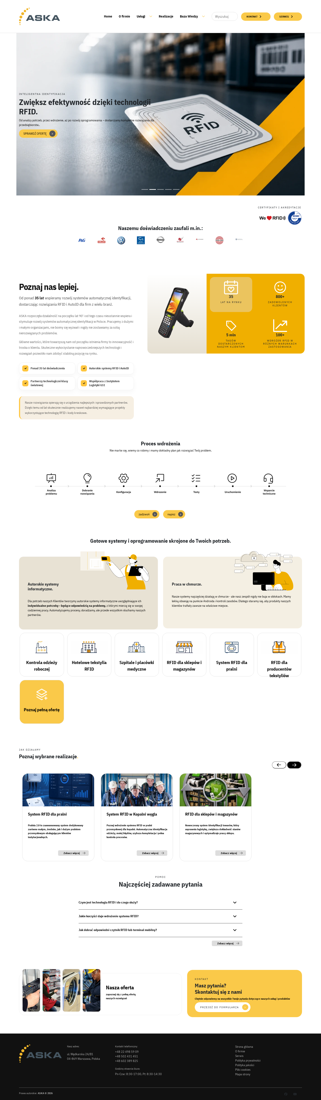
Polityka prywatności (248, 1060)
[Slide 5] (176, 189)
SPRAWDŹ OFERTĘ (38, 134)
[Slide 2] (152, 189)
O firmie (124, 16)
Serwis (284, 16)
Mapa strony (242, 1074)
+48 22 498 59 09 (127, 1052)
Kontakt (252, 16)
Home (108, 16)
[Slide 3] (160, 189)
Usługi (141, 16)
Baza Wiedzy (189, 16)
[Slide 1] (145, 189)
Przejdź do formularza (223, 1007)
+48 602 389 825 (126, 1061)
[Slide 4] (168, 189)
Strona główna (244, 1047)
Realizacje (166, 16)
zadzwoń (147, 514)
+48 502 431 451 (126, 1056)
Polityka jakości (244, 1065)
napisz (174, 514)
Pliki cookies (242, 1070)
